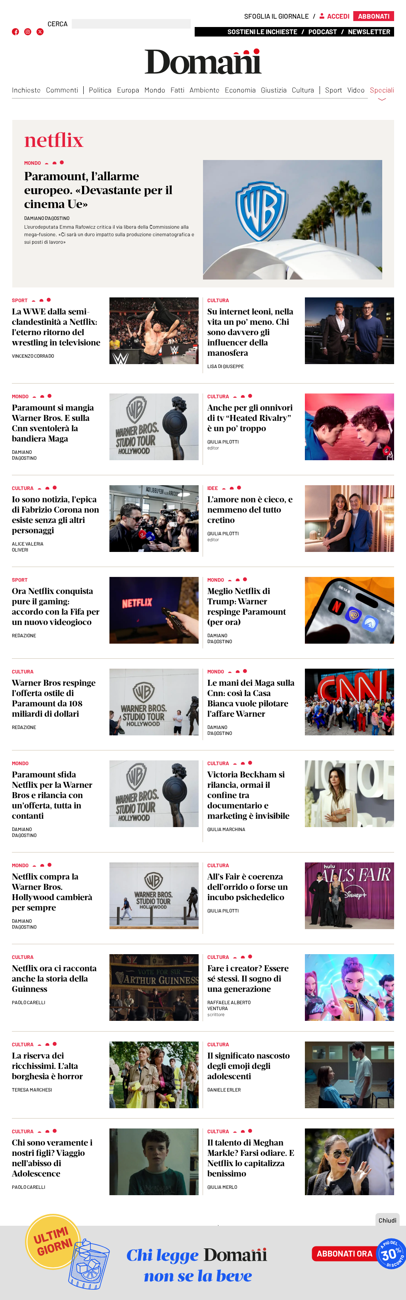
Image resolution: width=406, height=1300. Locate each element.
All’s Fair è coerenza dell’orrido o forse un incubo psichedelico (247, 887)
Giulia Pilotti (223, 441)
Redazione (24, 635)
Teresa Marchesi (32, 1089)
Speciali (382, 90)
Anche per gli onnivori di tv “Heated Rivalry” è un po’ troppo (250, 418)
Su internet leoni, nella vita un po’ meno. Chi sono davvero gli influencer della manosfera (250, 332)
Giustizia (274, 89)
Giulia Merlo (222, 1187)
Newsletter (369, 31)
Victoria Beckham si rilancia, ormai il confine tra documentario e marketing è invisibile (248, 795)
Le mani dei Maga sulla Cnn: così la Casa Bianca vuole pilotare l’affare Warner (251, 698)
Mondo (154, 89)
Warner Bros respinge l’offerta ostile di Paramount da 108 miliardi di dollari (54, 698)
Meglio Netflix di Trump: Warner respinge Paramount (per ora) (246, 606)
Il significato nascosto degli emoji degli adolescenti (248, 1066)
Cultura (303, 89)
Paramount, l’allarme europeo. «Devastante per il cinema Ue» (98, 190)
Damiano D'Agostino (46, 218)
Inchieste (26, 89)
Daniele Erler (224, 1089)
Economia (240, 89)
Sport (333, 89)
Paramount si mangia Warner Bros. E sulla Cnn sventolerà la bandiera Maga (53, 423)
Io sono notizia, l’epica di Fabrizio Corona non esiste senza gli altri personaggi (55, 514)
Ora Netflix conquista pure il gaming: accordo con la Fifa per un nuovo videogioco (56, 606)
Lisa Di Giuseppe (225, 366)
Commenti (62, 89)
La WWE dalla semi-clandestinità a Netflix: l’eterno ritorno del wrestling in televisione (56, 327)
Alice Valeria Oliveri (28, 546)
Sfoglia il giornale (276, 16)
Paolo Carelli (28, 1002)
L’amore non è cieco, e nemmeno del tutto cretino (250, 509)
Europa (128, 89)
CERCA (58, 23)
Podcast (322, 31)
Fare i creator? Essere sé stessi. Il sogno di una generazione (248, 978)
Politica (100, 89)
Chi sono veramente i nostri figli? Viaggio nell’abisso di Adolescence (52, 1158)
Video (356, 89)
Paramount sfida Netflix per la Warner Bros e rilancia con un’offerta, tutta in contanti (52, 795)
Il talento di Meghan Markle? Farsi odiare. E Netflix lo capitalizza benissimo (250, 1158)
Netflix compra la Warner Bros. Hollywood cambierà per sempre (52, 892)
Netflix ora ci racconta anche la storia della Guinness (54, 978)
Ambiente (205, 89)
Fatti (177, 89)
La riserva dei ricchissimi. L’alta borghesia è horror (47, 1066)
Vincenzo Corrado (33, 356)
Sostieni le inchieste (262, 31)
